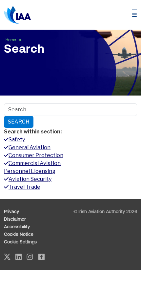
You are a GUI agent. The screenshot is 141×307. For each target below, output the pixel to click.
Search (19, 122)
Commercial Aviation (35, 163)
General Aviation (29, 147)
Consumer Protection (36, 155)
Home (11, 40)
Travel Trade (24, 187)
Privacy (11, 211)
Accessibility (17, 226)
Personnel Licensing (29, 171)
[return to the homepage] (17, 15)
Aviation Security (30, 179)
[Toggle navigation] (134, 15)
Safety (17, 139)
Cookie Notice (18, 234)
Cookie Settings (20, 241)
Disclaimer (15, 219)
